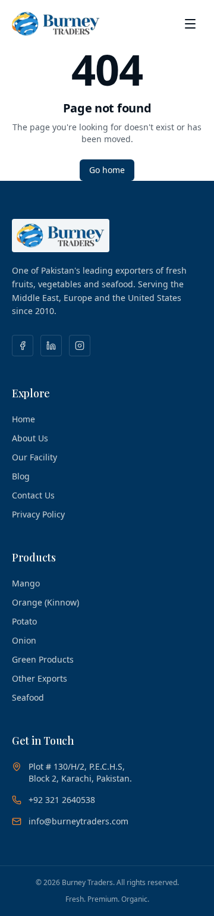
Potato (24, 621)
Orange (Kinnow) (45, 602)
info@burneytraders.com (78, 821)
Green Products (43, 659)
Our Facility (34, 457)
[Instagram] (79, 345)
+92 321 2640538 (62, 799)
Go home (107, 169)
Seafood (28, 697)
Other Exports (39, 678)
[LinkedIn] (51, 345)
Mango (26, 583)
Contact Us (33, 495)
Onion (24, 640)
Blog (21, 476)
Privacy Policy (38, 514)
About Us (30, 438)
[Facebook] (22, 345)
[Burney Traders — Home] (56, 24)
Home (23, 419)
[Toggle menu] (190, 24)
